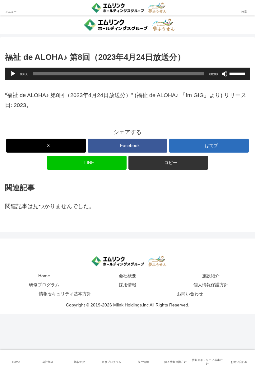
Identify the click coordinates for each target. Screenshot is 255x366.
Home (44, 275)
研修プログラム (44, 284)
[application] (127, 74)
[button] (168, 163)
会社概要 (127, 275)
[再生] (13, 74)
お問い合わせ (190, 293)
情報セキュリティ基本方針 (65, 293)
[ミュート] (224, 74)
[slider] (238, 73)
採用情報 (127, 284)
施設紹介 (211, 275)
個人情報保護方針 (210, 284)
